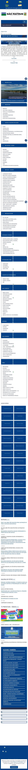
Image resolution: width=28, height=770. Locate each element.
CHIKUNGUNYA (6, 137)
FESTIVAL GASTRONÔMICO (10, 698)
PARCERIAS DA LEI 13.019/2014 (9, 392)
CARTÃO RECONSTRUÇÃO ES (9, 196)
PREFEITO (5, 108)
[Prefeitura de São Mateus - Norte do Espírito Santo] (14, 13)
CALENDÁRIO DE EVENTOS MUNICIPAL (11, 165)
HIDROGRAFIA (6, 155)
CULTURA (5, 159)
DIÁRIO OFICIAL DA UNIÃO (8, 387)
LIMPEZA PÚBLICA (6, 194)
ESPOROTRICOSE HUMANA (8, 133)
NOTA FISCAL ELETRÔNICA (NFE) (9, 219)
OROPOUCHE (5, 141)
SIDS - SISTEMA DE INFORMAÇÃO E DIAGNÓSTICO (11, 675)
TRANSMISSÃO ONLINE (7, 374)
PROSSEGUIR (14, 767)
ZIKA (4, 139)
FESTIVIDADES (6, 300)
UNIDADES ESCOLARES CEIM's (11, 667)
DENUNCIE (5, 382)
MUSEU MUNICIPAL (7, 157)
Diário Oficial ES (6, 389)
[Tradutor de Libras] (26, 140)
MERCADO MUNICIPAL (7, 298)
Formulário (14, 58)
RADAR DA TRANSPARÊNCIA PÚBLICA (10, 395)
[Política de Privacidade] (7, 5)
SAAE (4, 245)
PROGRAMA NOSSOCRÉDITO (9, 178)
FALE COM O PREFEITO (7, 110)
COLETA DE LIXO (6, 183)
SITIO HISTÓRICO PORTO (8, 303)
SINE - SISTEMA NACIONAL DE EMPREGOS (14, 693)
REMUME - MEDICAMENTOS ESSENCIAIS (13, 657)
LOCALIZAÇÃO (6, 151)
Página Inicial (4, 31)
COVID (4, 126)
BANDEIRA (5, 162)
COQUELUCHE (6, 128)
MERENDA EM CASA (8, 652)
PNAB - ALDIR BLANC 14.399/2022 (10, 204)
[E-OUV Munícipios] (20, 5)
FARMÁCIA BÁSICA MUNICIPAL (9, 180)
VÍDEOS (4, 373)
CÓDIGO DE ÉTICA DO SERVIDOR (9, 199)
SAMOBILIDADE (6, 193)
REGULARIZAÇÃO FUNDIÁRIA (9, 205)
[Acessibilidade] (26, 78)
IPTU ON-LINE (5, 217)
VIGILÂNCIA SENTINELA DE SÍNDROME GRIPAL (12, 134)
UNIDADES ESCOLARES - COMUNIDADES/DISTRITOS (9, 670)
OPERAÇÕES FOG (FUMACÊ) (9, 186)
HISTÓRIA (5, 149)
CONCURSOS (5, 116)
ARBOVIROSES (6, 129)
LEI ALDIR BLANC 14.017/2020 (9, 191)
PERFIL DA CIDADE (6, 154)
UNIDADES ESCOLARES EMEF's (11, 665)
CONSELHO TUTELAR (7, 188)
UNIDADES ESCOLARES (7, 185)
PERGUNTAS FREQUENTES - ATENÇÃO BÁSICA (12, 660)
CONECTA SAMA (6, 376)
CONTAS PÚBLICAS (7, 209)
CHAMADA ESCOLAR (7, 181)
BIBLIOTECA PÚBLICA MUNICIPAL (9, 175)
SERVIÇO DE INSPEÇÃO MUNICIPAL (10, 202)
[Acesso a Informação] (7, 2)
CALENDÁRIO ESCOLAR (9, 673)
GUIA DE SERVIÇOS (7, 348)
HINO (4, 163)
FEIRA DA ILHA (6, 306)
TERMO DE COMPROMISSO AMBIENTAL (13, 678)
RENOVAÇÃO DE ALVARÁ (8, 220)
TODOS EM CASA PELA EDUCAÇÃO (12, 691)
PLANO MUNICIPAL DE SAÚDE (11, 663)
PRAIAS (4, 302)
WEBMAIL (5, 385)
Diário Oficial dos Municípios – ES (11, 390)
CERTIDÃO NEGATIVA (9, 687)
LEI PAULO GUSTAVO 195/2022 (9, 197)
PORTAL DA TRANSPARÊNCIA (9, 111)
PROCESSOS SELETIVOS (8, 115)
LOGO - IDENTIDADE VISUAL (8, 346)
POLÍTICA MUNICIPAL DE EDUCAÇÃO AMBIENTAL (12, 701)
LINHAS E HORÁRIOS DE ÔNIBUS (9, 177)
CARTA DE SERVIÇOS (7, 189)
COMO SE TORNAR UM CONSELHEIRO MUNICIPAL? (13, 201)
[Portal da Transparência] (20, 2)
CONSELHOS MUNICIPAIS (8, 377)
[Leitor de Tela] (26, 202)
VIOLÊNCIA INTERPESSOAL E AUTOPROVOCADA (12, 131)
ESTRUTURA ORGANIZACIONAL (9, 118)
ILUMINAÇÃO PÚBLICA (7, 173)
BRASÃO (4, 160)
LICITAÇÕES (5, 113)
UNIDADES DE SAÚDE (7, 207)
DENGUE (4, 136)
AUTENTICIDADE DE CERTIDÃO (11, 689)
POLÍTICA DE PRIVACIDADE (8, 394)
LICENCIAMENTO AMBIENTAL (10, 680)
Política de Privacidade (18, 762)
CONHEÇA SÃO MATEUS (9, 696)
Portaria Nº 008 (14, 62)
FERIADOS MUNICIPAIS (7, 152)
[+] (14, 57)
